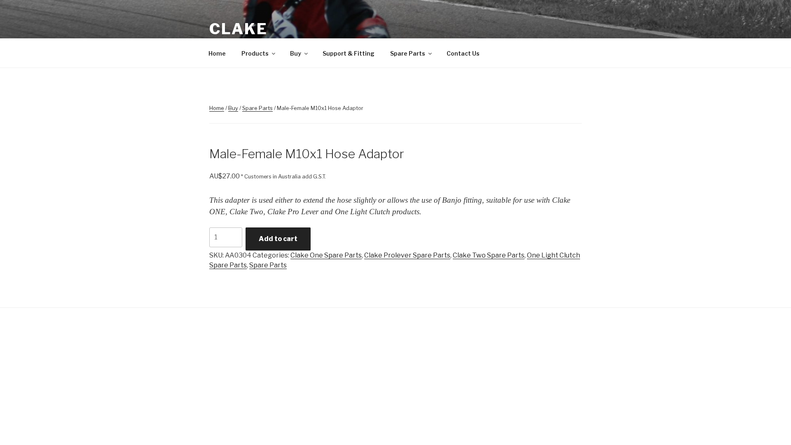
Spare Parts (407, 53)
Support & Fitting (348, 53)
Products (255, 53)
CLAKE (238, 29)
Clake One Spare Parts (326, 255)
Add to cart (278, 239)
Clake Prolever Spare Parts (407, 255)
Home (217, 53)
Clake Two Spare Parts (488, 255)
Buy (295, 53)
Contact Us (463, 53)
